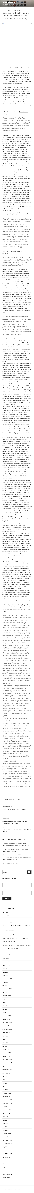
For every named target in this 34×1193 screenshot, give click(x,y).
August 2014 (6, 1113)
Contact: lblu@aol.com (8, 916)
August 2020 (6, 965)
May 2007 (5, 1147)
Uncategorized (6, 1157)
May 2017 (5, 1006)
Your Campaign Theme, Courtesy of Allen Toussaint (16, 945)
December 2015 (7, 1059)
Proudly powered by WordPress (11, 1189)
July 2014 (5, 1116)
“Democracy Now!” (26, 517)
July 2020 (5, 969)
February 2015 (6, 1093)
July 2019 (5, 992)
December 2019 (7, 979)
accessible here (7, 498)
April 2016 (5, 1046)
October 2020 (6, 962)
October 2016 (6, 1026)
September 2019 (7, 989)
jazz (6, 799)
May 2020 (5, 975)
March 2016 (5, 1049)
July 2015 (5, 1076)
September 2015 (7, 1069)
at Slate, (4, 215)
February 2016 (6, 1053)
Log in (4, 1167)
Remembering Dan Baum (9, 935)
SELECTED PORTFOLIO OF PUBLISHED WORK (16, 925)
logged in (12, 809)
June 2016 (5, 1039)
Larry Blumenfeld (15, 799)
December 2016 (7, 1022)
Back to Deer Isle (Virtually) (10, 948)
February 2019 (6, 995)
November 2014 (7, 1103)
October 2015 (6, 1066)
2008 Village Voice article (21, 607)
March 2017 (5, 1012)
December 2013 (7, 1140)
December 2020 (7, 958)
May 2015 (5, 1083)
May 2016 (5, 1043)
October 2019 (6, 985)
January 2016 (6, 1056)
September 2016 (7, 1029)
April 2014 (5, 1127)
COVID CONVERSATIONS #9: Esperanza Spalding (16, 938)
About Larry (5, 912)
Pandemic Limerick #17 (9, 941)
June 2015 (5, 1079)
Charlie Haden (26, 798)
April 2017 (5, 1009)
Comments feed (7, 1174)
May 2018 (5, 999)
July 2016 (5, 1036)
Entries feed (5, 1171)
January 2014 (6, 1137)
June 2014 (5, 1120)
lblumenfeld (18, 10)
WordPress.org (6, 1177)
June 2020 (5, 972)
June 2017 (5, 1002)
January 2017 (6, 1019)
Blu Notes (8, 798)
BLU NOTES (8, 2)
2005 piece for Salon (15, 588)
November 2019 (7, 982)
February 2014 (6, 1133)
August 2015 (6, 1073)
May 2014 (5, 1123)
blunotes (16, 798)
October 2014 (6, 1106)
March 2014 (5, 1130)
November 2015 (7, 1063)
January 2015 (6, 1096)
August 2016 (6, 1032)
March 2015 (5, 1090)
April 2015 (5, 1086)
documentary (14, 500)
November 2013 (7, 1143)
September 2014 (7, 1110)
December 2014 (7, 1100)
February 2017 (6, 1016)
